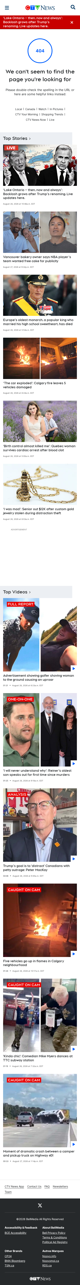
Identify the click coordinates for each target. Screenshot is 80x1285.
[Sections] (7, 8)
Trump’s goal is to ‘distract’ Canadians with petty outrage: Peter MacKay (36, 868)
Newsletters (60, 1186)
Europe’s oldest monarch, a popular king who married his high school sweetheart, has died (38, 322)
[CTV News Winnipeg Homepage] (40, 7)
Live (51, 119)
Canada (30, 109)
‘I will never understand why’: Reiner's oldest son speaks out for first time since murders (37, 773)
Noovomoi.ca (50, 1260)
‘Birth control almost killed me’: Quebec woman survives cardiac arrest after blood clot (39, 448)
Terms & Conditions (54, 1237)
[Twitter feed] (40, 1205)
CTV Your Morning (26, 114)
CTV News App (14, 1186)
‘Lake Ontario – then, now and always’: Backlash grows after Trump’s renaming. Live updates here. (38, 194)
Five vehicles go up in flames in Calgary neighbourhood (33, 963)
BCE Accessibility (15, 1232)
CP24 (8, 1256)
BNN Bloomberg (15, 1260)
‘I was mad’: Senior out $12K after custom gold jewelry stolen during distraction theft (38, 511)
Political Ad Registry (55, 1242)
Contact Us (34, 1186)
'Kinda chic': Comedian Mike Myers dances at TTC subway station (38, 1058)
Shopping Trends (52, 114)
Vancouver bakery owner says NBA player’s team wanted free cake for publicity (37, 259)
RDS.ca (47, 1265)
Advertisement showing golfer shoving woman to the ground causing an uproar (38, 678)
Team (8, 1191)
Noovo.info (49, 1256)
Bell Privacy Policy (53, 1232)
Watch (42, 109)
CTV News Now (36, 119)
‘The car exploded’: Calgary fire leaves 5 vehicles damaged (34, 385)
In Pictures (56, 109)
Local (18, 109)
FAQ (47, 1186)
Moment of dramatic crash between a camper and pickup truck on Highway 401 (39, 1153)
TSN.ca (9, 1265)
